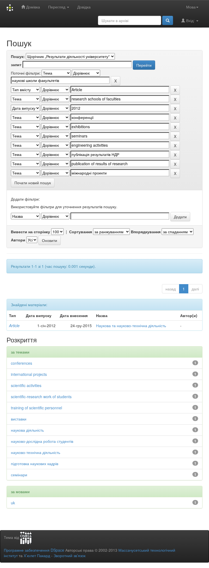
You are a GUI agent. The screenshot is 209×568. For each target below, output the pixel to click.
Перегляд (57, 7)
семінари (19, 474)
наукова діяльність (27, 430)
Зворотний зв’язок (69, 555)
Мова (191, 7)
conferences (21, 363)
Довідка (84, 7)
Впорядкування (146, 231)
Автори (18, 239)
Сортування (80, 231)
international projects (29, 374)
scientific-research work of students (41, 396)
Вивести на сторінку (30, 231)
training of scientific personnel (36, 407)
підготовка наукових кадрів (34, 463)
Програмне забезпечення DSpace (34, 550)
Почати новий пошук (32, 182)
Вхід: (190, 20)
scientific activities (26, 385)
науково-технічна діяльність (35, 452)
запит (16, 64)
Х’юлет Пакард (37, 555)
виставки (18, 419)
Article (14, 325)
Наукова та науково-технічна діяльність (131, 325)
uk (13, 502)
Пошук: (18, 56)
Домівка (32, 7)
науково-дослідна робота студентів (42, 441)
